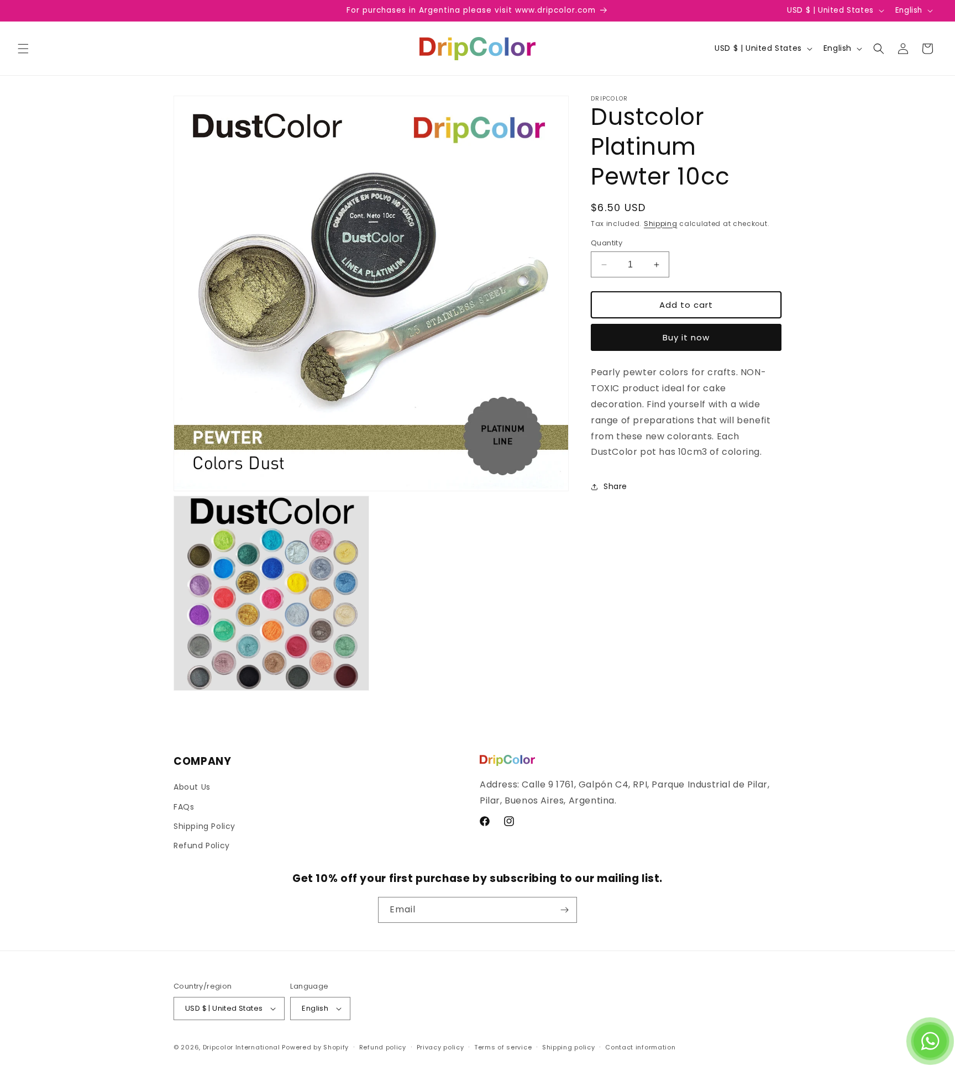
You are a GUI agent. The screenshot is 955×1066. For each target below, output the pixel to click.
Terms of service (503, 1047)
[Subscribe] (564, 910)
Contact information (640, 1047)
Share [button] (615, 486)
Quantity (606, 243)
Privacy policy (440, 1047)
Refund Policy (202, 845)
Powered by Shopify (315, 1047)
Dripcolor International (241, 1047)
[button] (23, 48)
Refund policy (382, 1047)
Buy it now (686, 337)
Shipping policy (568, 1047)
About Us (192, 786)
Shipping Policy (204, 826)
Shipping (661, 223)
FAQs (184, 806)
